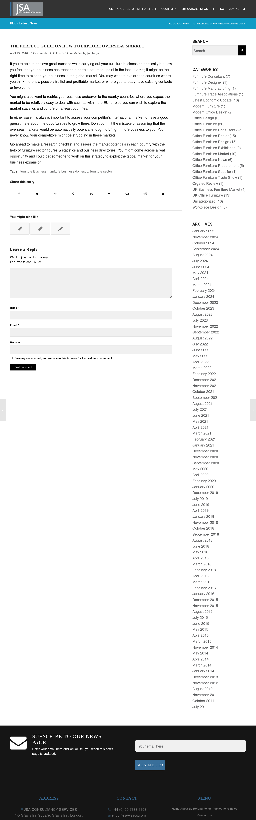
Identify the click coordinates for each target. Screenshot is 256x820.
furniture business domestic (68, 171)
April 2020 (200, 474)
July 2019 (200, 498)
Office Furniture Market (67, 53)
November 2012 (205, 682)
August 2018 (202, 540)
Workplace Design (206, 207)
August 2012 (202, 688)
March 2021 (201, 433)
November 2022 (205, 326)
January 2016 (203, 593)
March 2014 (201, 664)
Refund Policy (202, 808)
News (233, 808)
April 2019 (200, 510)
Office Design (203, 117)
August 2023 (202, 314)
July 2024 (200, 260)
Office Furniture (204, 123)
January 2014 (203, 670)
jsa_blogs (93, 53)
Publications (221, 808)
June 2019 (200, 504)
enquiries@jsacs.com (129, 815)
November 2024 (205, 236)
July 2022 (200, 343)
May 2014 (200, 652)
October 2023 (203, 308)
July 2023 (200, 320)
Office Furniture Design (210, 141)
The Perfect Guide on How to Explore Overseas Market (77, 46)
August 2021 (202, 403)
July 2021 (200, 409)
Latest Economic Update (212, 99)
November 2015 (205, 605)
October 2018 (203, 528)
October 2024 (203, 242)
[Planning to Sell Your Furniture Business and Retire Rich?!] (20, 229)
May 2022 (200, 355)
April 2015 (200, 635)
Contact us (204, 815)
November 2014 (205, 647)
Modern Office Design (209, 111)
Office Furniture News (209, 159)
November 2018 (205, 522)
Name (14, 307)
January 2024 (203, 296)
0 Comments (39, 53)
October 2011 (203, 700)
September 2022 (205, 331)
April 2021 (200, 427)
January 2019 (203, 516)
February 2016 (204, 587)
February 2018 (204, 569)
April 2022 (200, 361)
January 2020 (203, 486)
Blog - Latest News (24, 23)
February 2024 (204, 290)
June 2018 (200, 546)
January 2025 (203, 230)
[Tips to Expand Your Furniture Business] (40, 229)
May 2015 (200, 629)
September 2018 (205, 534)
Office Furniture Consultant (213, 129)
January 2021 (203, 445)
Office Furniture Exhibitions (213, 147)
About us (186, 808)
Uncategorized (204, 201)
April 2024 (200, 278)
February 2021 (204, 439)
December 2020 (205, 450)
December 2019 (205, 492)
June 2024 (200, 266)
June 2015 (200, 623)
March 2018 (201, 563)
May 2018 (200, 551)
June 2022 (200, 349)
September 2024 (205, 248)
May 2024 (200, 272)
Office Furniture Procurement (215, 165)
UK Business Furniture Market (216, 189)
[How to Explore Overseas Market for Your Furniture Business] (60, 229)
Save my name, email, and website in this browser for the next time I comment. (64, 358)
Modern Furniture (206, 105)
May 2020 (200, 468)
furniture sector (101, 171)
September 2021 (205, 397)
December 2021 (205, 379)
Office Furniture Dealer (210, 135)
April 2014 (200, 658)
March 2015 (201, 641)
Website (15, 342)
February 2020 (204, 480)
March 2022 (201, 367)
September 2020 (205, 462)
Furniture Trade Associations (215, 93)
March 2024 (201, 284)
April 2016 (200, 575)
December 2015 (205, 599)
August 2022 (202, 337)
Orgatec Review (205, 183)
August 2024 (202, 254)
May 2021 (200, 421)
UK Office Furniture (207, 195)
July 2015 (200, 617)
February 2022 (204, 373)
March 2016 (201, 581)
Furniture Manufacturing (211, 88)
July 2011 (200, 706)
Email (14, 325)
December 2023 (205, 302)
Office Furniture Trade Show (214, 177)
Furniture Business (32, 171)
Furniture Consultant (208, 76)
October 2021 (203, 391)
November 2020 (205, 456)
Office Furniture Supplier (211, 171)
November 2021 (205, 385)
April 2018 (200, 557)
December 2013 (205, 676)
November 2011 (205, 694)
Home (186, 23)
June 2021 (200, 415)
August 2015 (202, 611)
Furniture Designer (207, 82)
